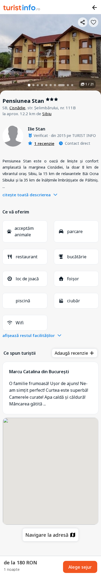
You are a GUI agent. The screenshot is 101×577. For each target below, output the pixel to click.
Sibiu (46, 113)
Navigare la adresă (47, 535)
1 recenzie (44, 143)
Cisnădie (17, 107)
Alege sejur (80, 567)
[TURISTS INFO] (21, 8)
